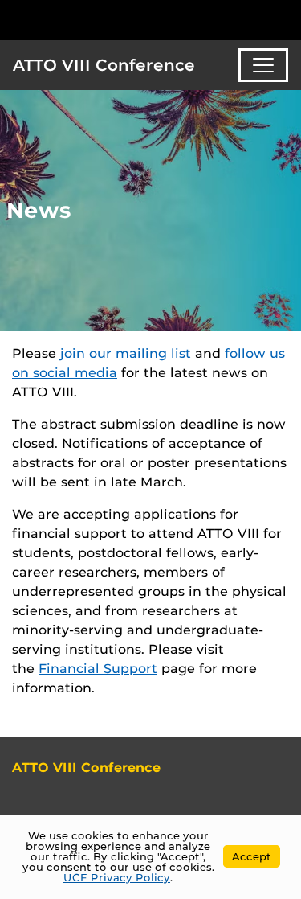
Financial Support (98, 668)
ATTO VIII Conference (104, 65)
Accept (251, 856)
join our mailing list (125, 353)
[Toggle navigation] (263, 65)
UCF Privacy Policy (116, 877)
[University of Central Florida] (122, 19)
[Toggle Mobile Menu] (285, 19)
